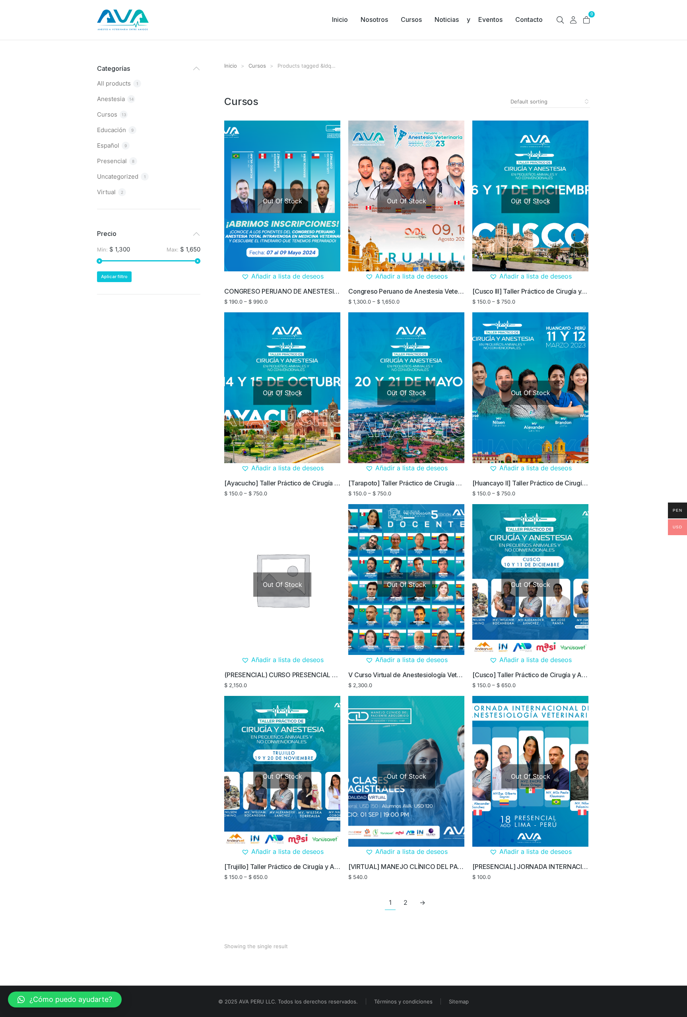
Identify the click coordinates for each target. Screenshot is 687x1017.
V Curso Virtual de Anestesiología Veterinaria (413, 675)
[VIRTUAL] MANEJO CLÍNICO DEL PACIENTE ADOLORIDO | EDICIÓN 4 (451, 867)
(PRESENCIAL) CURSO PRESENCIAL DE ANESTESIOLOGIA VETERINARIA (331, 675)
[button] (282, 276)
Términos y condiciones (403, 1001)
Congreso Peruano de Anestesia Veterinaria (412, 291)
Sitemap (459, 1001)
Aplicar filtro (114, 276)
